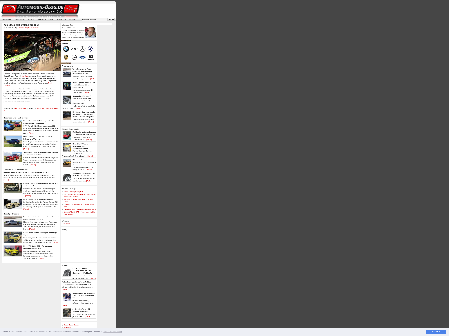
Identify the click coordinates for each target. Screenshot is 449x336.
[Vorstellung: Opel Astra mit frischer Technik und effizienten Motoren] (13, 157)
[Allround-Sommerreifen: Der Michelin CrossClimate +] (66, 177)
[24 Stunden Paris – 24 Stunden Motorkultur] (66, 313)
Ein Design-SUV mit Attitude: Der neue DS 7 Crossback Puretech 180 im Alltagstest (83, 114)
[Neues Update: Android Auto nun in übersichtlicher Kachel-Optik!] (66, 86)
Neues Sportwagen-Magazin (73, 191)
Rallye (20, 108)
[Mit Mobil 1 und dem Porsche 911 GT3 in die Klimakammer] (66, 136)
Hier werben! (66, 224)
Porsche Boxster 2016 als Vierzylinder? (38, 199)
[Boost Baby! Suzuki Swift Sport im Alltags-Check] (13, 237)
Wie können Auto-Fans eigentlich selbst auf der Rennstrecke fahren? (82, 71)
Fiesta (39, 108)
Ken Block (25, 76)
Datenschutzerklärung (71, 325)
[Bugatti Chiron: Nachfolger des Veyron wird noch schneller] (13, 188)
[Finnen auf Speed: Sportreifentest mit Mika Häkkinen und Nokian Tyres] (66, 272)
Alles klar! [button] (436, 332)
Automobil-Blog (56, 11)
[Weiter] (31, 133)
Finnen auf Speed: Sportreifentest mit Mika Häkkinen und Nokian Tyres (83, 270)
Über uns (72, 19)
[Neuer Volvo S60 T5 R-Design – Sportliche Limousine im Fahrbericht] (13, 126)
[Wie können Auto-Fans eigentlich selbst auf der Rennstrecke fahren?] (13, 222)
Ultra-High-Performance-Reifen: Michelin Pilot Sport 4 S (84, 162)
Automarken (6, 19)
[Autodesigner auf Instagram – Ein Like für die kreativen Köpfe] (66, 297)
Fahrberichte (20, 19)
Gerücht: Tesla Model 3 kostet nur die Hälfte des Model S (26, 172)
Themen (31, 19)
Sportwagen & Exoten (45, 19)
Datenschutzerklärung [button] (112, 332)
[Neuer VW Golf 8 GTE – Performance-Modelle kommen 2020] (13, 251)
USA (24, 108)
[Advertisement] (79, 246)
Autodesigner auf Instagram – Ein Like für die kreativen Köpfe (83, 295)
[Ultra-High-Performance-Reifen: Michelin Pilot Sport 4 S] (66, 164)
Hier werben (61, 19)
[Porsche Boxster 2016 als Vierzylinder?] (13, 204)
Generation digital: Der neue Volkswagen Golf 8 (80, 209)
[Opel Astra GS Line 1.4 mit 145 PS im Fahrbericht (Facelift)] (13, 141)
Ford (15, 108)
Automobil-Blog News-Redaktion (28, 28)
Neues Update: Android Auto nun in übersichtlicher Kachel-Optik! (83, 85)
